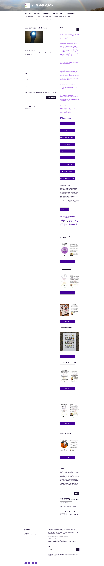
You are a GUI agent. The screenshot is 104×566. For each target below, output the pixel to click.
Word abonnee (48, 19)
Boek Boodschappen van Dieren (66, 298)
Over (30, 13)
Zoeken (61, 27)
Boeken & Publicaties (47, 16)
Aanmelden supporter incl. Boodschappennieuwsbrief (58, 536)
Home (26, 13)
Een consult (65, 221)
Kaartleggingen (46, 13)
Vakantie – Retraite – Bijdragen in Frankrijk (33, 19)
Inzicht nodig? (37, 13)
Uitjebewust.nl (42, 4)
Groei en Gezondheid (29, 16)
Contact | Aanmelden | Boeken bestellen (62, 16)
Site (26, 86)
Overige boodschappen (70, 13)
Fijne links (56, 19)
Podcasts (38, 16)
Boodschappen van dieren (58, 13)
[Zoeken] (77, 29)
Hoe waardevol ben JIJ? (66, 269)
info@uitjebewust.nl (56, 541)
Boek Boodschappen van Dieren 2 (66, 327)
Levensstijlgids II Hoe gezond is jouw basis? (68, 397)
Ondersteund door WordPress (59, 563)
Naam (26, 73)
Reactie (27, 57)
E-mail (26, 79)
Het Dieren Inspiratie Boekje (65, 433)
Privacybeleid (53, 555)
